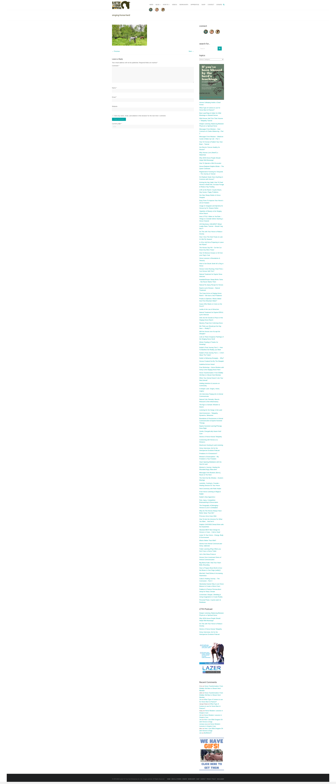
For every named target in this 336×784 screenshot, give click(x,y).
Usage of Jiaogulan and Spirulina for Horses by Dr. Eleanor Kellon (211, 207)
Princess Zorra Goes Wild (207, 516)
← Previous (116, 51)
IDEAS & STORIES (176, 779)
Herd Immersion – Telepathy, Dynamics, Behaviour (208, 414)
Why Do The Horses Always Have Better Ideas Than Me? (210, 512)
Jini (200, 699)
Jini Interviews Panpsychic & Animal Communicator (211, 395)
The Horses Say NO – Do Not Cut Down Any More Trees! (210, 249)
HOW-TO (165, 4)
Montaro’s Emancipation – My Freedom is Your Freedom (209, 458)
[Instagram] (217, 30)
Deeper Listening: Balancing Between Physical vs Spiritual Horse (211, 125)
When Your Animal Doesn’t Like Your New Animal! (211, 379)
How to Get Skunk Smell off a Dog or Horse (211, 265)
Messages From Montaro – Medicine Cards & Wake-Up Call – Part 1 (211, 138)
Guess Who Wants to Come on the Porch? (210, 305)
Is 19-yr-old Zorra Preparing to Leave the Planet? (211, 243)
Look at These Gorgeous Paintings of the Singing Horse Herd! (211, 338)
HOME (169, 779)
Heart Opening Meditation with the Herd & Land (210, 463)
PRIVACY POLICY (211, 779)
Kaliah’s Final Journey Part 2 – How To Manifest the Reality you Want (211, 349)
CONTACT (211, 4)
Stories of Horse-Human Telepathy (210, 436)
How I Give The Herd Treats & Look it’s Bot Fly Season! (211, 238)
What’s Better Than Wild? (207, 540)
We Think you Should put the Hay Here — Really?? (210, 327)
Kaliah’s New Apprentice (207, 497)
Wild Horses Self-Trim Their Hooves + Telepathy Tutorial (211, 120)
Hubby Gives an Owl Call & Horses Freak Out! (210, 98)
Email (114, 97)
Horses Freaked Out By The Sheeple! (211, 361)
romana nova (203, 724)
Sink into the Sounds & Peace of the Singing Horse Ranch (211, 319)
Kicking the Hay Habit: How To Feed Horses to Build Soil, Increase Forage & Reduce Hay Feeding (211, 185)
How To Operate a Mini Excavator (210, 163)
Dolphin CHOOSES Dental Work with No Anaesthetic (211, 526)
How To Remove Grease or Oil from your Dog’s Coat (211, 254)
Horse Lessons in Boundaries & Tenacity (209, 259)
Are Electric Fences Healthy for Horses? (209, 148)
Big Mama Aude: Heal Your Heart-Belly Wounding (210, 564)
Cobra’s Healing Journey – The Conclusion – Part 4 (209, 580)
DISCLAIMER (220, 779)
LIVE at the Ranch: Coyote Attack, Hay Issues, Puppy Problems (210, 191)
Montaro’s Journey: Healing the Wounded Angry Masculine (209, 468)
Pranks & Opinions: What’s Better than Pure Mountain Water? (210, 300)
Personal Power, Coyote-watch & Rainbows (210, 601)
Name (114, 88)
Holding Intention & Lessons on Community (209, 384)
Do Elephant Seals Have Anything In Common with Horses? (211, 178)
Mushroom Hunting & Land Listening (211, 445)
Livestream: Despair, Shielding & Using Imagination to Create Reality (211, 596)
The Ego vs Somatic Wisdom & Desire (209, 406)
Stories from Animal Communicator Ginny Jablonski (210, 545)
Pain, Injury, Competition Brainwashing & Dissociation (208, 501)
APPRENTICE (195, 4)
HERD (151, 4)
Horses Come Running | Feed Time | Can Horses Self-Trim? (211, 270)
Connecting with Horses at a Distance (208, 441)
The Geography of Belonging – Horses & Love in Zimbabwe (209, 507)
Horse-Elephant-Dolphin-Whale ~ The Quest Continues (211, 167)
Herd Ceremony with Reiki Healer (210, 488)
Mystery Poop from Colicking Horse (211, 323)
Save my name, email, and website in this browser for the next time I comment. (140, 116)
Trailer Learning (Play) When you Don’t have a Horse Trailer (210, 550)
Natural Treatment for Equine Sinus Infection (210, 275)
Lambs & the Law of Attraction (209, 309)
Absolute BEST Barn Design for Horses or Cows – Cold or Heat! (209, 531)
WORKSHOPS (183, 4)
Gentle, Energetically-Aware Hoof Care (210, 432)
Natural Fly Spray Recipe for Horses (211, 285)
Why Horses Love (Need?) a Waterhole (208, 154)
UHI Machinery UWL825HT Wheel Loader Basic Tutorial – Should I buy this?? (211, 226)
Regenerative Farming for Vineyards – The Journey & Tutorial (211, 173)
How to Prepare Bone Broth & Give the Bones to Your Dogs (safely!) (210, 569)
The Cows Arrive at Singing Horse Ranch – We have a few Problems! (210, 294)
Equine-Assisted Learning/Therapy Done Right (210, 427)
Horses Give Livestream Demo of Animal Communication (210, 558)
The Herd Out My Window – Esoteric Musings (211, 479)
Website (114, 106)
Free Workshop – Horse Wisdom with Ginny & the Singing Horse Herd (211, 369)
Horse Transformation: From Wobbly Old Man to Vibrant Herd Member (211, 374)
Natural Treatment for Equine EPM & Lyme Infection (211, 314)
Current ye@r (117, 124)
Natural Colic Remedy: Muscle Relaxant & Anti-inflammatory (209, 400)
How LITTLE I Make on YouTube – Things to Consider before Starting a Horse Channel (211, 219)
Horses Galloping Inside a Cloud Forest (209, 104)
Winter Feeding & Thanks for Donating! (208, 343)
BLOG (157, 4)
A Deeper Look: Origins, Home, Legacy (209, 390)
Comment (115, 66)
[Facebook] (206, 30)
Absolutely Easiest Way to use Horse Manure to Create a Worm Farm (211, 585)
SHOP (203, 4)
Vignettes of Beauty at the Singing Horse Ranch (210, 212)
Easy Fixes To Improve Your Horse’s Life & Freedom (211, 202)
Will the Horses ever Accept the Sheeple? (209, 333)
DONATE (219, 4)
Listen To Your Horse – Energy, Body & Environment (211, 536)
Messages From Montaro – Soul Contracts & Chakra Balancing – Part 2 (211, 131)
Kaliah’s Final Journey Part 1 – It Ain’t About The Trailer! (211, 354)
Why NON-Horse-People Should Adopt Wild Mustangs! (209, 159)
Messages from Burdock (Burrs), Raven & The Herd (210, 474)
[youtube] (211, 30)
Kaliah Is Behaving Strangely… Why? (211, 358)
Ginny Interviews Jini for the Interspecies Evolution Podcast (209, 449)
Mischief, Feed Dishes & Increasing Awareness (211, 574)
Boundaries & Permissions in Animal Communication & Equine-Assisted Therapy (211, 421)
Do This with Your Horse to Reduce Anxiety (210, 233)
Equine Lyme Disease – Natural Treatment (209, 289)
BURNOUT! (208, 733)
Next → (191, 51)
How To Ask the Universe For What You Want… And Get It (210, 520)
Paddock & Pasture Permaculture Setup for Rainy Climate (210, 590)
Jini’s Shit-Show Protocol (207, 554)
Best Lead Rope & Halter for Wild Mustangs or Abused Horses (210, 114)
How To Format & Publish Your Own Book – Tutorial (211, 143)
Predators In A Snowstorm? (208, 453)
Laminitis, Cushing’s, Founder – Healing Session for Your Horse (209, 484)
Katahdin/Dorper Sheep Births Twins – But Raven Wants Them (211, 281)
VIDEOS (174, 4)
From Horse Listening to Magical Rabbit (210, 493)
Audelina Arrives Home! (207, 364)
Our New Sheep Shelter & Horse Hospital (209, 196)
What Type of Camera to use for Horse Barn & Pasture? (209, 109)
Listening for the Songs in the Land (210, 410)
